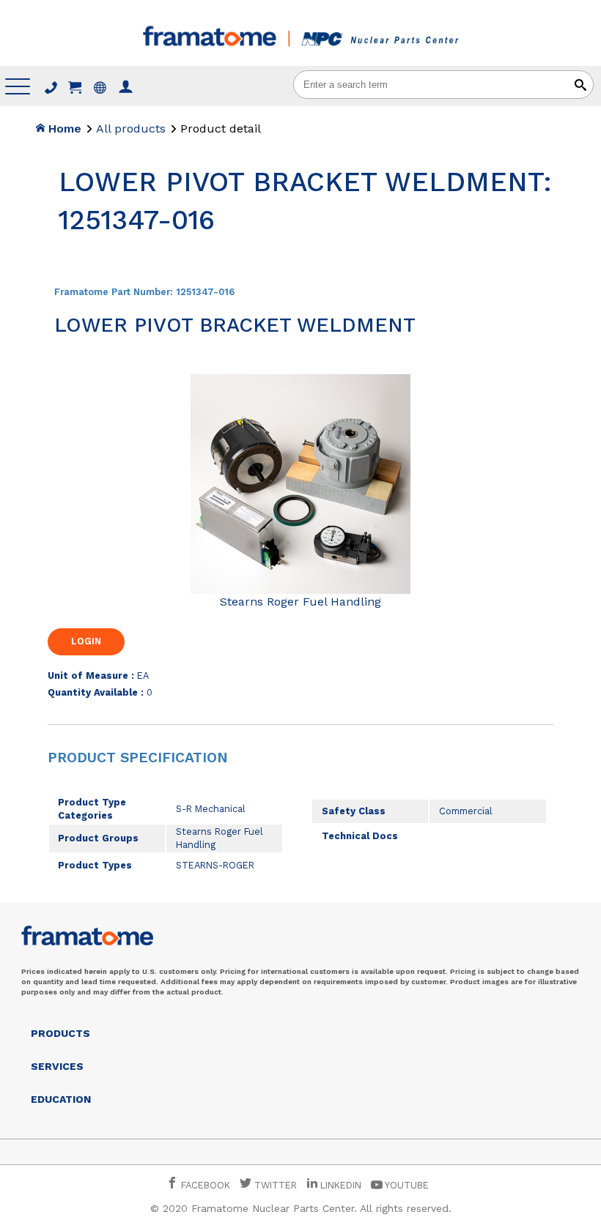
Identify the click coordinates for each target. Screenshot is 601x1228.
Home (63, 128)
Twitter (274, 1185)
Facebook (204, 1185)
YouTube (406, 1185)
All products (131, 128)
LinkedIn (340, 1185)
